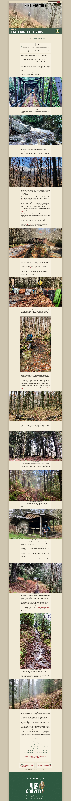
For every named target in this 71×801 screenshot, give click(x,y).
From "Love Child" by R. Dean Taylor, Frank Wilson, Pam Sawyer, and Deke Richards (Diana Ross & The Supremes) (35, 756)
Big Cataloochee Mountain (44, 607)
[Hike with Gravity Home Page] (35, 792)
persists (29, 224)
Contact (24, 2)
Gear (19, 2)
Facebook (31, 779)
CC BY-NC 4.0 (43, 795)
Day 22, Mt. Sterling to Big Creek (44, 765)
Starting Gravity (35, 798)
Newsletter (29, 2)
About (15, 2)
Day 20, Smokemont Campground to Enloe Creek (26, 766)
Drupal (49, 798)
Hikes (11, 2)
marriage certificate (26, 219)
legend (22, 199)
